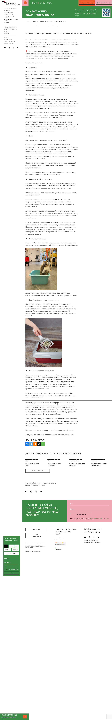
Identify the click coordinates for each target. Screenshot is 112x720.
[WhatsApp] (42, 444)
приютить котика (105, 3)
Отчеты (6, 31)
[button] (6, 546)
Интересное (35, 21)
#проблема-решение (57, 26)
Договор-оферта (58, 539)
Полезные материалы (10, 27)
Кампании (7, 10)
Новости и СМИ (8, 14)
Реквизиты (36, 530)
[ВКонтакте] (26, 444)
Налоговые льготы (9, 41)
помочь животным (88, 3)
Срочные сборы (8, 12)
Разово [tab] (16, 540)
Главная (28, 21)
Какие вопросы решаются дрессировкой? (99, 464)
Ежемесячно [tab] (8, 540)
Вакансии (7, 23)
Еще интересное (37, 471)
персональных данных (14, 569)
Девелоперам (8, 39)
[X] (38, 444)
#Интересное (39, 26)
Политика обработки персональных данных (63, 537)
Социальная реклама (10, 29)
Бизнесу (6, 37)
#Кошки (47, 26)
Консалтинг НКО (9, 43)
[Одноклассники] (34, 444)
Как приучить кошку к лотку (32, 464)
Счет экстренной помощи (9, 17)
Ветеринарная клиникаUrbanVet (11, 20)
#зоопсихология (28, 26)
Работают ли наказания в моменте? (77, 464)
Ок (25, 717)
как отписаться (37, 535)
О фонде (6, 33)
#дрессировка (94, 459)
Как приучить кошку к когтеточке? (54, 464)
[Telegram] (30, 444)
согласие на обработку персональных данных (99, 518)
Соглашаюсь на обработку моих (12, 568)
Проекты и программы (10, 8)
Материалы (43, 21)
